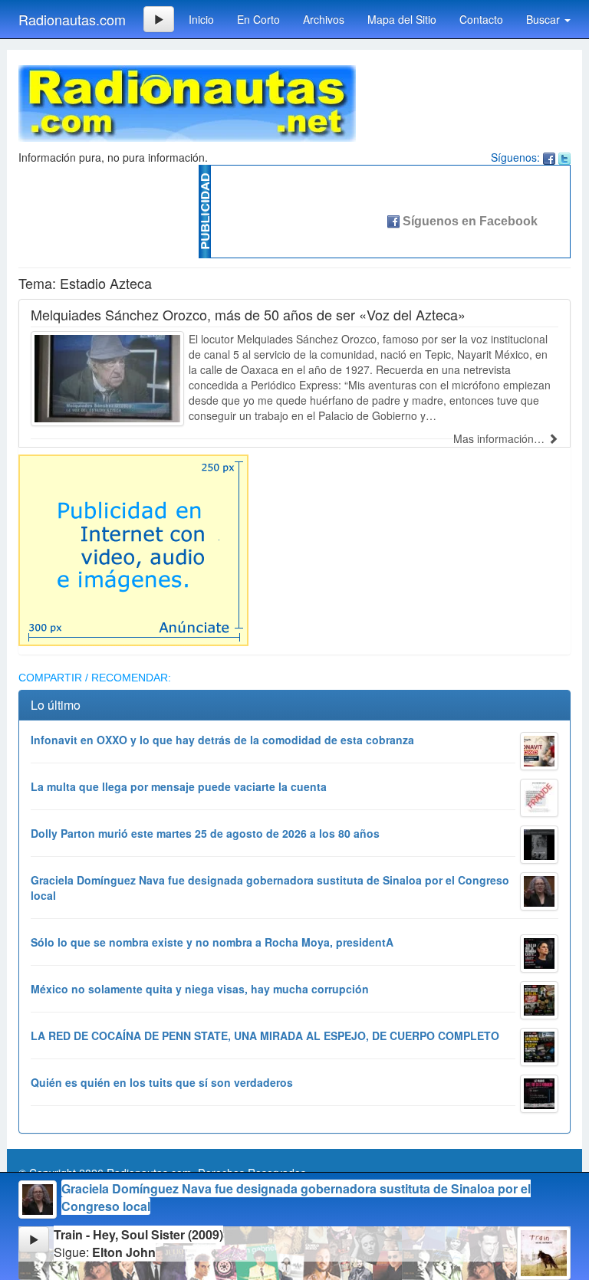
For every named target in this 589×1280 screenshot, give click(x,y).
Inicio (201, 19)
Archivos (323, 19)
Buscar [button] (544, 19)
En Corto (258, 19)
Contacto (481, 19)
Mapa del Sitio (401, 19)
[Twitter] (564, 157)
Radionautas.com (72, 19)
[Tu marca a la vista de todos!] (133, 548)
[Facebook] (549, 157)
